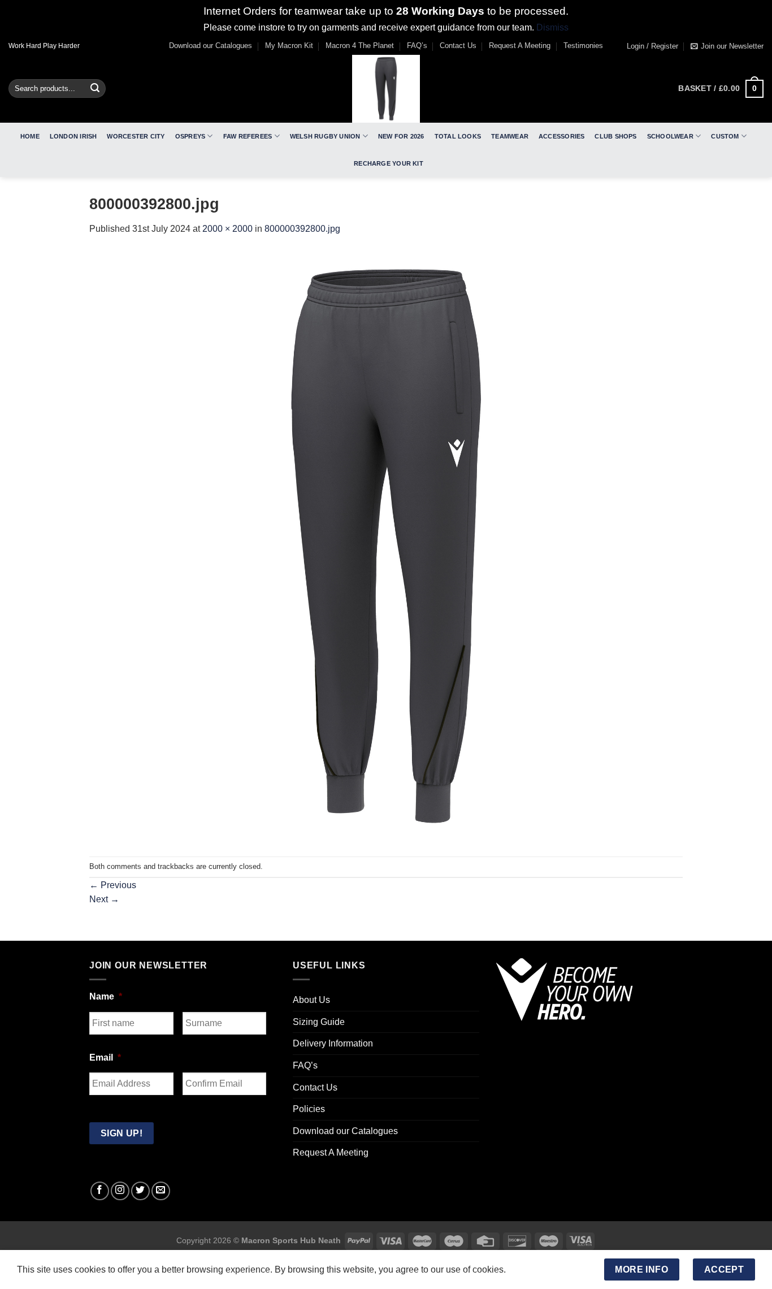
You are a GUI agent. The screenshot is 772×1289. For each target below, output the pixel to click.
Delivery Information (333, 1043)
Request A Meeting (519, 45)
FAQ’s (417, 45)
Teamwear (509, 136)
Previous (112, 885)
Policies (309, 1109)
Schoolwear (670, 136)
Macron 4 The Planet (360, 45)
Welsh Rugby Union (325, 136)
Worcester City (135, 136)
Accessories (561, 136)
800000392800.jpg (302, 228)
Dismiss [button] (552, 27)
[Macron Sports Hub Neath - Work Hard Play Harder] (386, 89)
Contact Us (458, 45)
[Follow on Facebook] (99, 1191)
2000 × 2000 (227, 228)
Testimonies (583, 45)
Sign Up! (122, 1133)
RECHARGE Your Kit (388, 163)
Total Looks (458, 136)
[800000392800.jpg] (386, 546)
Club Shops (615, 136)
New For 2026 (401, 136)
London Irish (73, 136)
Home (30, 136)
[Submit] (95, 88)
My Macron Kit (289, 45)
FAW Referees (247, 136)
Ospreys (190, 136)
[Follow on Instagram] (120, 1191)
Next (104, 899)
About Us (311, 1000)
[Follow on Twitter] (140, 1191)
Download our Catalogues (210, 45)
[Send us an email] (160, 1191)
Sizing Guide (319, 1022)
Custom (725, 136)
